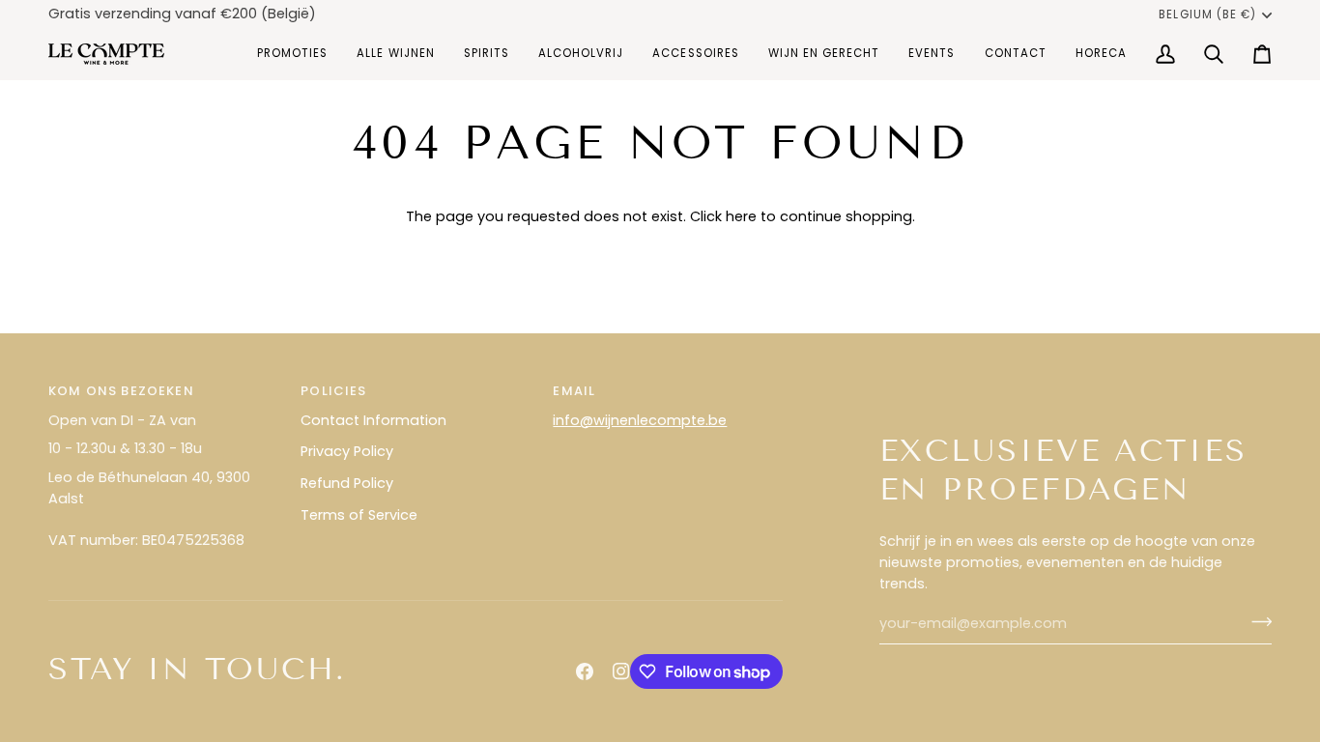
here (741, 216)
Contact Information (373, 420)
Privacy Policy (347, 451)
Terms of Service (359, 515)
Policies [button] (333, 391)
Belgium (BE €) (1207, 14)
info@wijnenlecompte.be (640, 420)
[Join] (1256, 621)
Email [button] (574, 391)
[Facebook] (584, 671)
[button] (395, 54)
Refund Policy (347, 483)
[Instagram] (621, 671)
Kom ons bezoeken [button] (121, 391)
